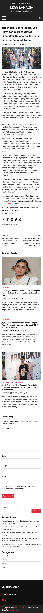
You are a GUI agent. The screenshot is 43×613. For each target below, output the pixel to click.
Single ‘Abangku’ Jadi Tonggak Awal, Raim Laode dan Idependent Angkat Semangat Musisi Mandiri (19, 387)
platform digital (7, 204)
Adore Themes (13, 610)
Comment (6, 428)
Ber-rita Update (7, 382)
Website (4, 476)
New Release (13, 225)
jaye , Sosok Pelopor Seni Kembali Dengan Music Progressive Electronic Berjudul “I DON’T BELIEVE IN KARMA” (21, 324)
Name (4, 456)
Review (4, 567)
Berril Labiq (29, 44)
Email (4, 466)
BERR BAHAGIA (21, 7)
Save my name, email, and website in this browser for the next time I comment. (23, 487)
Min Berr (4, 298)
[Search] (39, 18)
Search (4, 508)
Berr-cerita (5, 559)
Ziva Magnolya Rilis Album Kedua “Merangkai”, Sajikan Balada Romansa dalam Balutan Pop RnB (21, 292)
